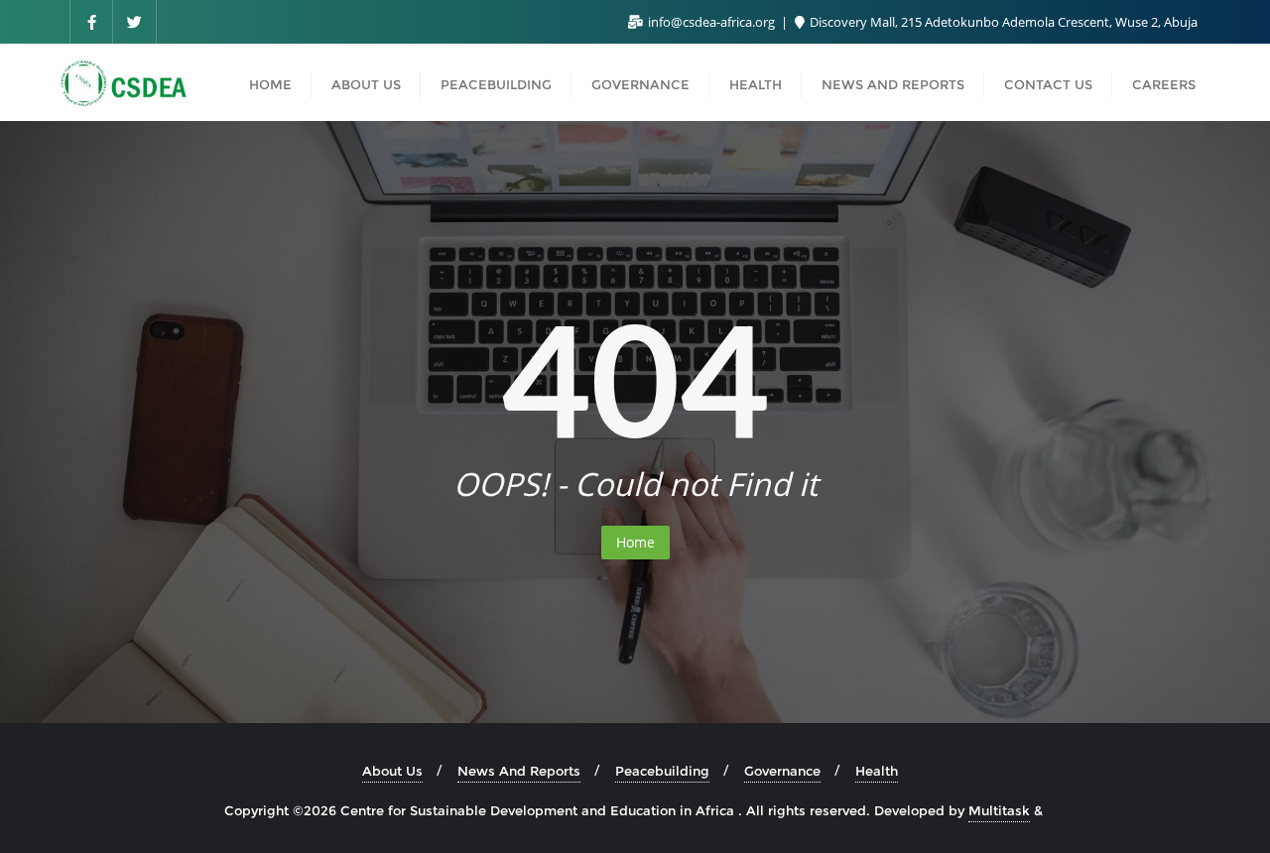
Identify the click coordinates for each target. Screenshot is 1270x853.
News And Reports (518, 771)
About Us (392, 771)
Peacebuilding (662, 771)
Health (876, 771)
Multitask (999, 810)
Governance (782, 771)
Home (635, 542)
